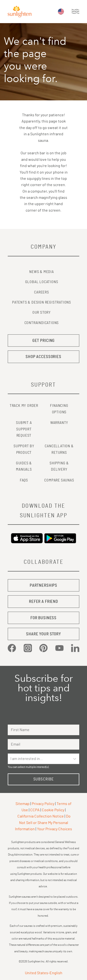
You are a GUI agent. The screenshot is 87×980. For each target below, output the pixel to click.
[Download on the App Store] (27, 538)
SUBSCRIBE (43, 779)
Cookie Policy (53, 810)
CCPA (35, 810)
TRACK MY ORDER (24, 406)
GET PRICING (43, 340)
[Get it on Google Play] (60, 538)
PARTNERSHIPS (43, 585)
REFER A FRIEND (43, 601)
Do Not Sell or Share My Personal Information (43, 822)
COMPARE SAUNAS (59, 480)
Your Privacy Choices (54, 829)
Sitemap (22, 804)
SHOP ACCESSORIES (43, 357)
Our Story (41, 312)
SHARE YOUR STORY (43, 634)
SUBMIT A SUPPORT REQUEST (24, 429)
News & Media (41, 272)
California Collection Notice (40, 816)
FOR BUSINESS (43, 618)
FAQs (24, 480)
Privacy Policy (43, 804)
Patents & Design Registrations (41, 302)
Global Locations (41, 282)
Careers (41, 292)
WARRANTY (59, 423)
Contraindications (41, 323)
